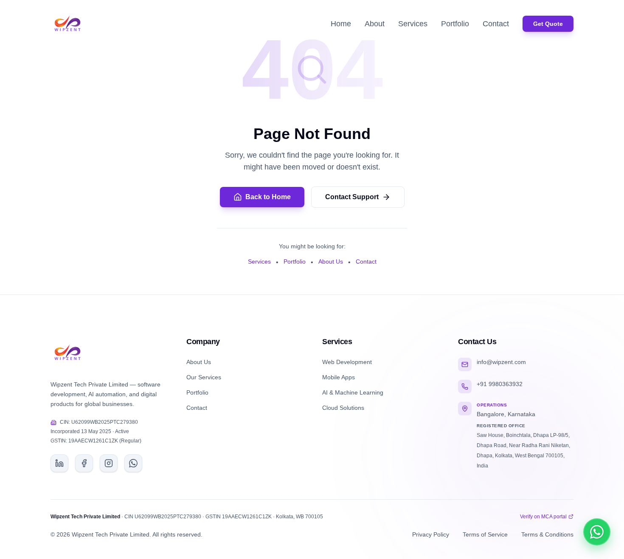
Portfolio (455, 23)
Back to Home (268, 196)
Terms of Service (485, 534)
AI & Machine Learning (352, 392)
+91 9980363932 (500, 384)
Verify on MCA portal (543, 517)
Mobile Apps (338, 377)
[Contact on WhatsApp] (596, 531)
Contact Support (352, 196)
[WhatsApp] (133, 463)
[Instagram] (109, 463)
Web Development (347, 362)
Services (412, 23)
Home (341, 23)
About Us (330, 261)
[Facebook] (84, 463)
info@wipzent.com (501, 362)
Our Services (203, 377)
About (375, 23)
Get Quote (548, 23)
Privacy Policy (430, 534)
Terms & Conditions (547, 534)
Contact (496, 23)
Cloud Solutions (343, 407)
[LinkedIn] (59, 463)
